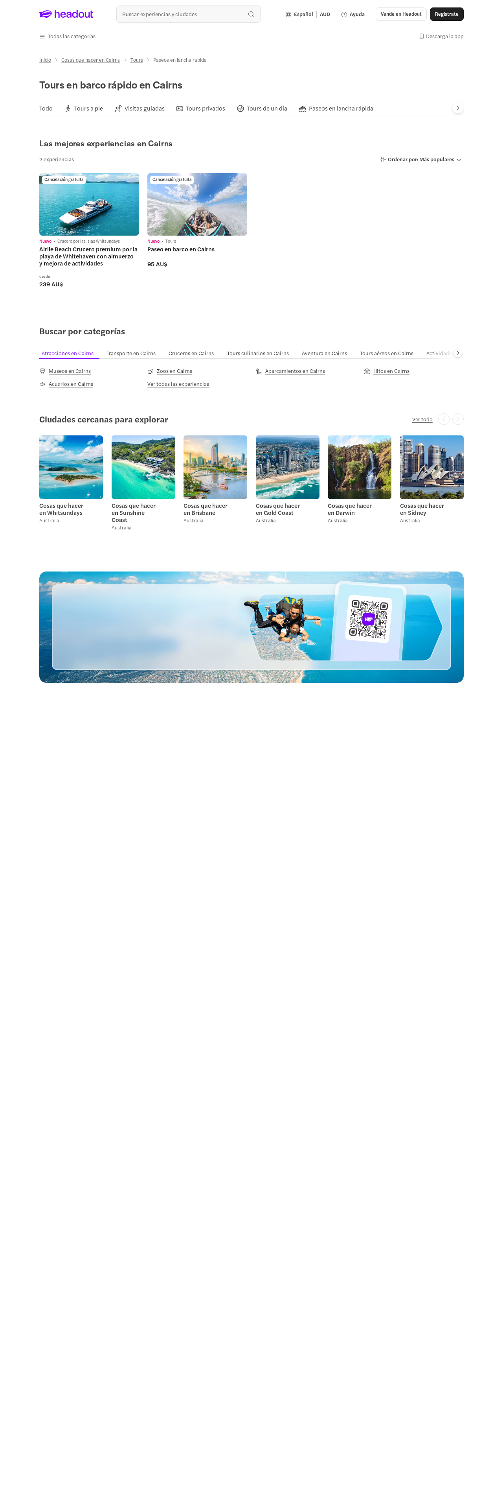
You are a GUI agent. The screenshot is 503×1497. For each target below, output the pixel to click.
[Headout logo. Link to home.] (66, 14)
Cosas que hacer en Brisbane (206, 509)
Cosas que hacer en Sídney (422, 509)
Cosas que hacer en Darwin (350, 509)
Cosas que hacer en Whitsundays (61, 509)
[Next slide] (458, 108)
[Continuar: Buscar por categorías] (457, 353)
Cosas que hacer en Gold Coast (278, 509)
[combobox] (188, 14)
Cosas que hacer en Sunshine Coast (134, 512)
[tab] (46, 108)
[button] (67, 36)
